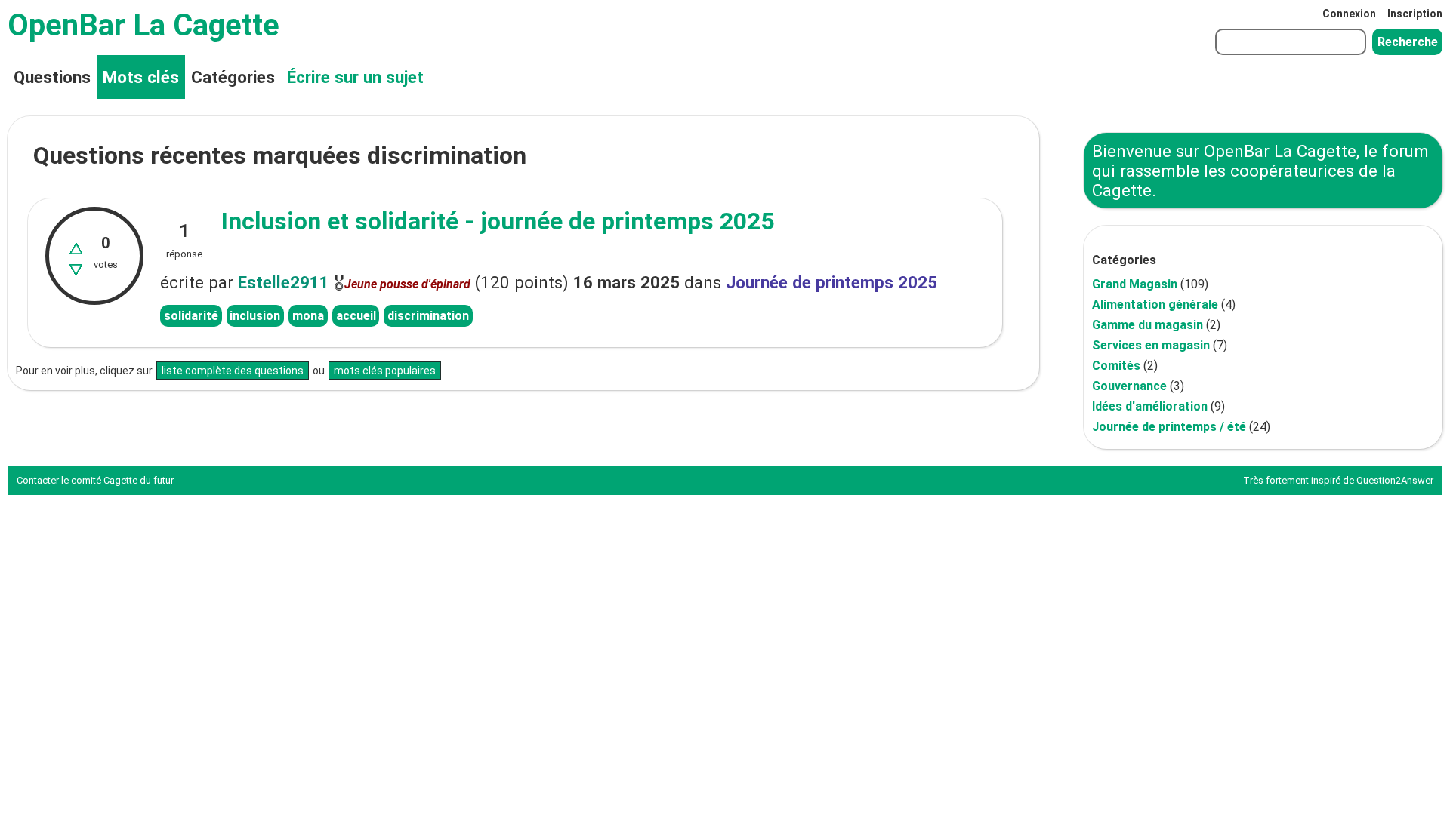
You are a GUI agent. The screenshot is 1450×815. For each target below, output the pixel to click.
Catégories (233, 77)
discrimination (428, 316)
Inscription (1414, 14)
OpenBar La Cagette (143, 25)
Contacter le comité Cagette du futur (95, 480)
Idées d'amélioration (1150, 406)
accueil (356, 316)
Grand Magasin (1134, 284)
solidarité (191, 316)
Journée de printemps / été (1169, 427)
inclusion (255, 316)
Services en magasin (1151, 345)
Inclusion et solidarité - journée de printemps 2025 (497, 221)
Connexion (1349, 14)
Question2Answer (1394, 480)
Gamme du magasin (1147, 325)
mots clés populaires (385, 370)
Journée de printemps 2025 (831, 282)
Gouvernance (1129, 386)
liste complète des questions (233, 370)
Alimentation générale (1155, 304)
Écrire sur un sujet (355, 77)
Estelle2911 (283, 282)
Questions (52, 77)
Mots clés (141, 77)
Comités (1116, 365)
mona (308, 316)
